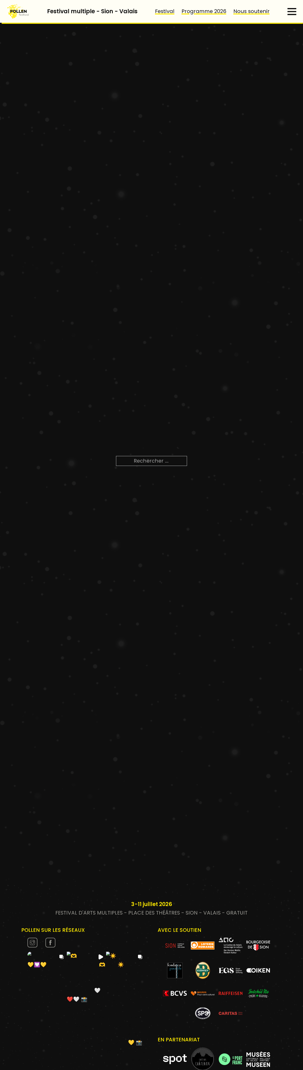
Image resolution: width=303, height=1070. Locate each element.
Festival (164, 11)
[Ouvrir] (292, 11)
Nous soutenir (251, 11)
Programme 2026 (204, 11)
